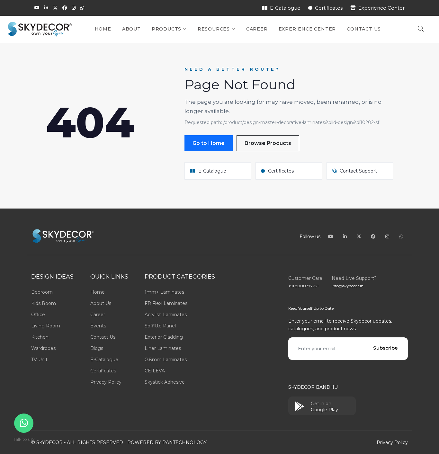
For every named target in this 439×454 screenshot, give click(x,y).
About (131, 29)
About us (100, 303)
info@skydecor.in (347, 285)
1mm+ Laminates (164, 292)
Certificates (329, 7)
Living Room (45, 326)
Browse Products (268, 143)
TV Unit (39, 359)
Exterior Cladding (164, 337)
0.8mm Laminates (166, 359)
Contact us (102, 337)
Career (257, 29)
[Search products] (421, 29)
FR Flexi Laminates (166, 303)
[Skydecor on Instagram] (74, 8)
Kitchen (40, 337)
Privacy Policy (105, 382)
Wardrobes (43, 348)
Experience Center (381, 7)
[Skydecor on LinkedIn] (46, 8)
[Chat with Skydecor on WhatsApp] (82, 8)
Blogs (96, 348)
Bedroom (42, 292)
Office (38, 314)
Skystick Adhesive (165, 382)
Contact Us (364, 29)
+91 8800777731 (303, 285)
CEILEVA (155, 371)
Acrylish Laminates (166, 314)
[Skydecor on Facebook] (64, 8)
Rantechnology (184, 442)
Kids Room (43, 303)
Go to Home (209, 143)
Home (103, 29)
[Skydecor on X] (55, 8)
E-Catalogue (285, 7)
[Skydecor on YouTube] (37, 8)
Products (167, 29)
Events (98, 326)
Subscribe (385, 348)
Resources (214, 29)
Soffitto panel (160, 326)
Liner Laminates (163, 348)
